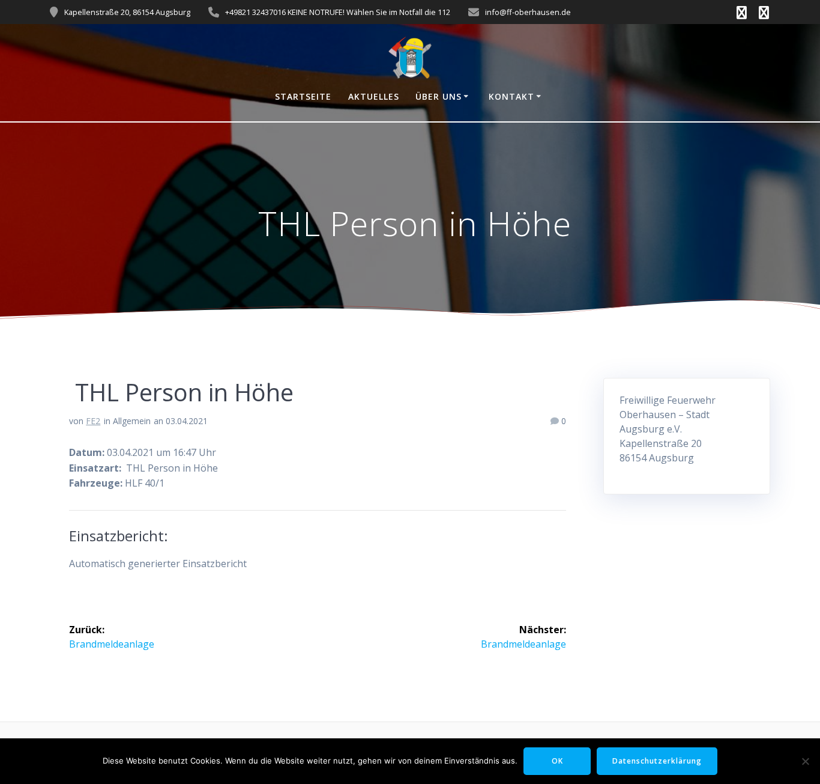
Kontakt (511, 96)
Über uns (438, 96)
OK (557, 761)
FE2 (93, 421)
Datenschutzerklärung (657, 761)
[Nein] (805, 761)
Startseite (303, 96)
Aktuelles (373, 96)
